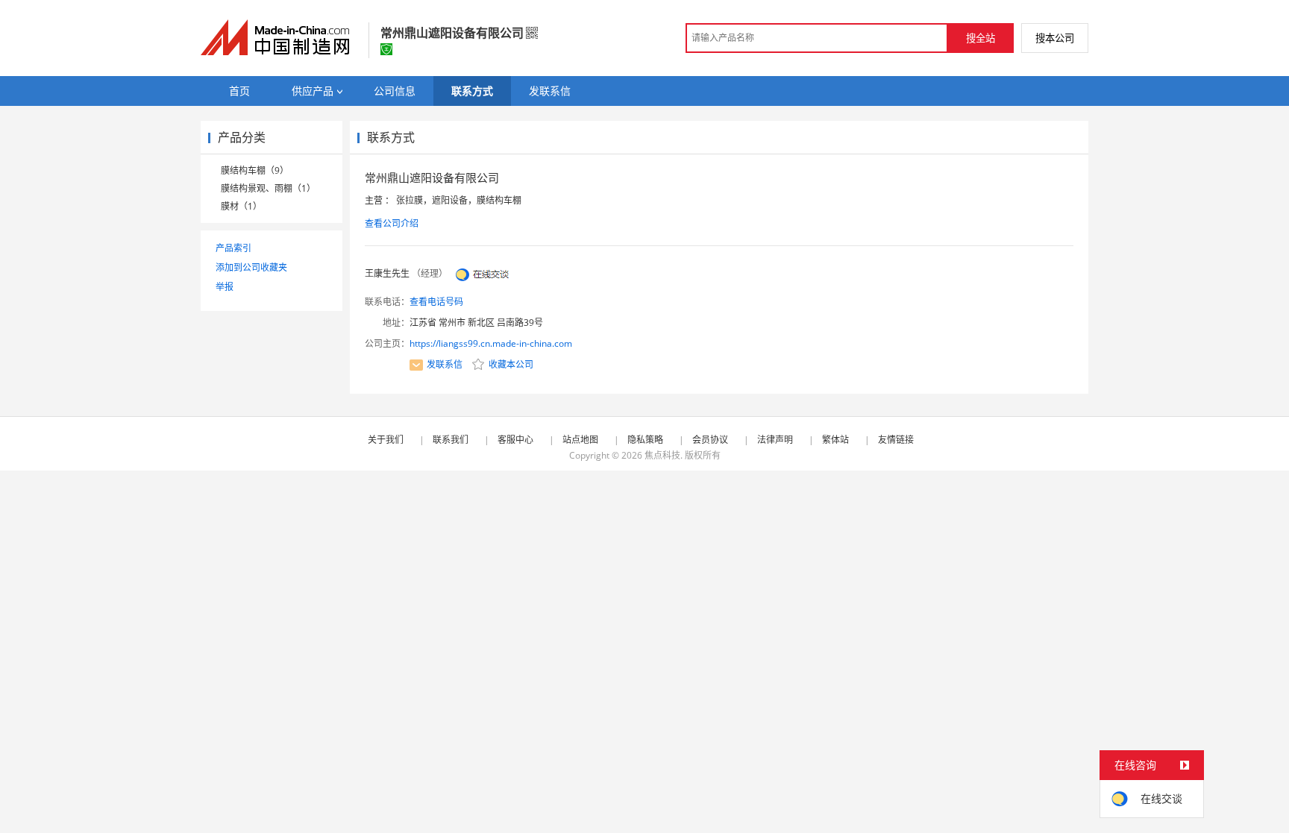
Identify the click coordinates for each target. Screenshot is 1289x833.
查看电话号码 (436, 301)
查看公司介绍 (391, 223)
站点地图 (580, 439)
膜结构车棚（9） (255, 170)
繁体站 (835, 439)
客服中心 (515, 439)
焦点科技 (662, 455)
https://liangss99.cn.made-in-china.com (491, 343)
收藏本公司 (509, 364)
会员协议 (710, 439)
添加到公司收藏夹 (251, 267)
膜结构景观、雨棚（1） (268, 188)
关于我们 (386, 439)
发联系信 (444, 364)
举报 (224, 286)
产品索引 (233, 248)
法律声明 (775, 439)
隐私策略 (645, 439)
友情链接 (896, 439)
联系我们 (450, 439)
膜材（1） (241, 206)
